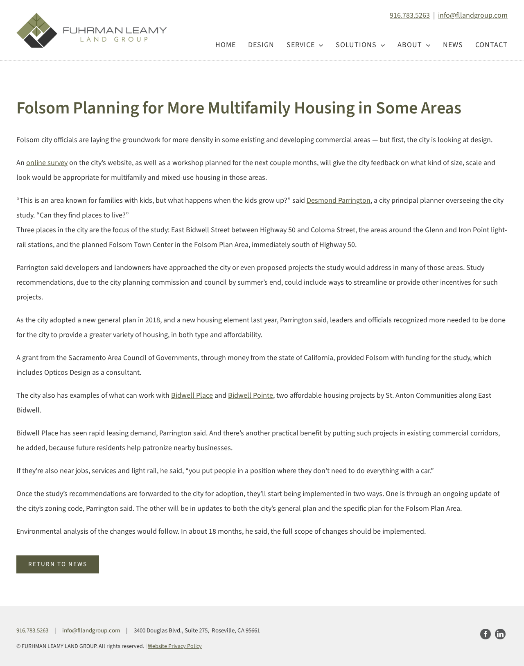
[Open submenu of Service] (319, 45)
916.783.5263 (410, 15)
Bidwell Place (192, 395)
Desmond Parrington (338, 200)
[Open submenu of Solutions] (381, 45)
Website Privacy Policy (175, 646)
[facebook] (485, 634)
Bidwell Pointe (250, 395)
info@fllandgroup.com (473, 15)
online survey (47, 163)
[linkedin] (500, 634)
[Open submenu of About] (426, 45)
